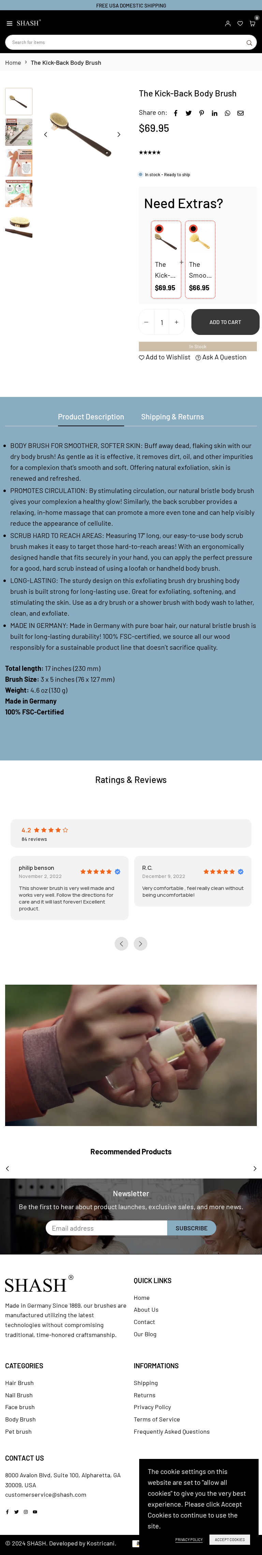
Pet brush (18, 1431)
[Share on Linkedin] (214, 112)
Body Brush (20, 1419)
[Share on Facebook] (175, 112)
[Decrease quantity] (146, 322)
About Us (146, 1309)
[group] (82, 134)
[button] (9, 22)
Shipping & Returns (172, 416)
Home (13, 62)
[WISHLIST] (240, 22)
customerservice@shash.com (45, 1494)
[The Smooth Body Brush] (200, 242)
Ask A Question (224, 357)
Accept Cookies (230, 1539)
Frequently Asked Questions (172, 1431)
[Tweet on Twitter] (188, 112)
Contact (144, 1321)
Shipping (146, 1382)
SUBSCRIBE (192, 1228)
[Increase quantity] (176, 322)
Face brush (20, 1407)
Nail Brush (19, 1395)
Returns (145, 1395)
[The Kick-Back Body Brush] (166, 242)
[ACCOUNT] (228, 22)
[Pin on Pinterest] (201, 112)
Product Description (91, 416)
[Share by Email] (240, 112)
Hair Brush (19, 1382)
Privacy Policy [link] (189, 1539)
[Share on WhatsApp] (227, 112)
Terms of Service (157, 1419)
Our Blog (145, 1334)
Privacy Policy (152, 1407)
